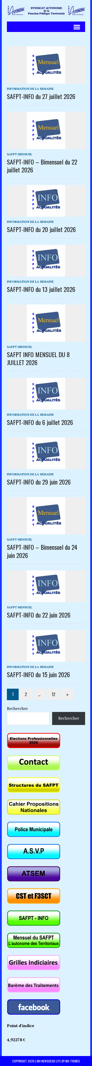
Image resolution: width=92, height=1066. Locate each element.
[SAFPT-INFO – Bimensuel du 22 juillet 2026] (46, 145)
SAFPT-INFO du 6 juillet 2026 (40, 422)
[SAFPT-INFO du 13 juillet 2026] (46, 273)
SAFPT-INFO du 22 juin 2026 (39, 614)
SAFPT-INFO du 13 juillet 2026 (41, 289)
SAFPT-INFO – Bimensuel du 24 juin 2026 (42, 550)
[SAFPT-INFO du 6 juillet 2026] (46, 406)
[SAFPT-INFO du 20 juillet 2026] (46, 213)
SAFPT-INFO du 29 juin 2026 (39, 481)
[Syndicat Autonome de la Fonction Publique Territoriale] (46, 10)
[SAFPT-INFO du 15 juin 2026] (46, 658)
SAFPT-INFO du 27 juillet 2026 (41, 96)
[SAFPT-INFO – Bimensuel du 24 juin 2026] (46, 531)
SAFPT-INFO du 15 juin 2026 (38, 674)
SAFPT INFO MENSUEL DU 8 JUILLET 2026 (38, 358)
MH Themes (72, 1061)
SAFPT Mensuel (19, 154)
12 (53, 694)
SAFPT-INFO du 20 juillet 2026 (41, 229)
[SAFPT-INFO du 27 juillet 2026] (46, 80)
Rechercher (17, 708)
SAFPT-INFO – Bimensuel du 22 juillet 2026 (42, 165)
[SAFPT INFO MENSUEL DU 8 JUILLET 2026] (46, 338)
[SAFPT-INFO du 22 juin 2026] (46, 598)
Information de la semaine (30, 89)
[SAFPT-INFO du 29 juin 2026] (46, 465)
